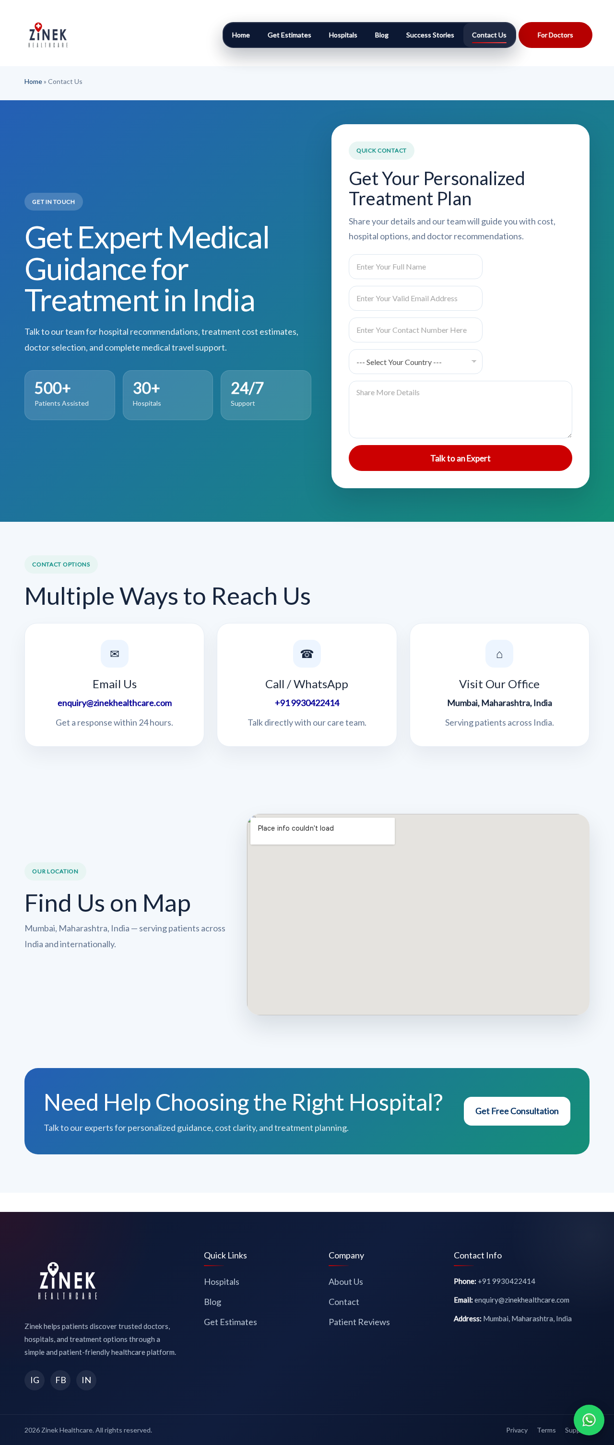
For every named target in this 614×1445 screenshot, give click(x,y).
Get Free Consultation (517, 1110)
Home (241, 35)
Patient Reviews (359, 1321)
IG (34, 1380)
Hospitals (343, 35)
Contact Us (489, 35)
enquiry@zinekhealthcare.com (115, 702)
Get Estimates (289, 35)
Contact (344, 1301)
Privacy (517, 1430)
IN (86, 1380)
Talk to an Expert (460, 458)
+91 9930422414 (307, 702)
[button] (555, 35)
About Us (346, 1281)
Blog (382, 35)
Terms (546, 1430)
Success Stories (430, 35)
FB (60, 1380)
